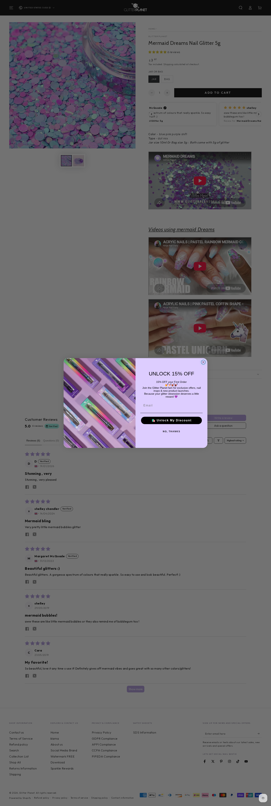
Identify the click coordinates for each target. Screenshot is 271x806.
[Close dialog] (203, 362)
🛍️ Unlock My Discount (172, 420)
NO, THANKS (171, 431)
